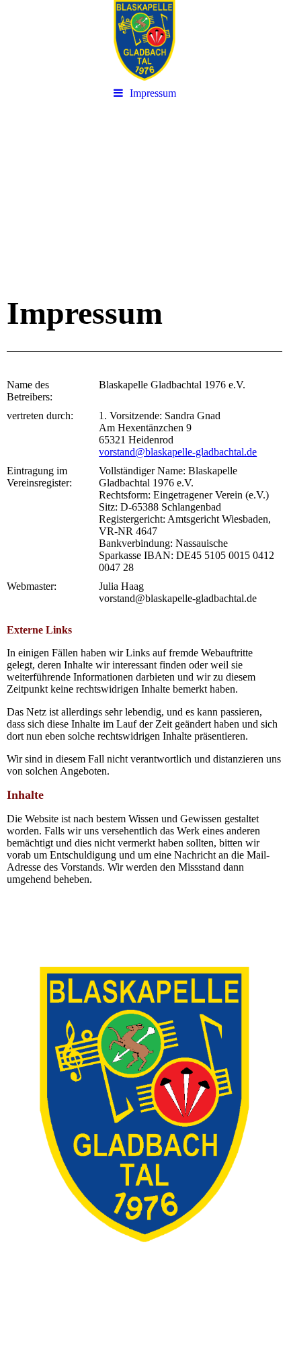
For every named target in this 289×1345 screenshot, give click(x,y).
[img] (144, 40)
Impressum (153, 93)
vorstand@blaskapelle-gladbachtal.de (178, 452)
